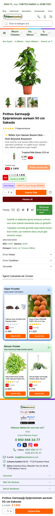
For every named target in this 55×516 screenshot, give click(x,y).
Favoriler (51, 11)
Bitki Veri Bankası (11, 482)
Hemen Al (27, 199)
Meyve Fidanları (15, 33)
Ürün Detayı (9, 254)
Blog (4, 11)
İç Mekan (44, 33)
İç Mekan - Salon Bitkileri (26, 41)
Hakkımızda (14, 11)
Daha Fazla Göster (10, 240)
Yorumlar (7, 266)
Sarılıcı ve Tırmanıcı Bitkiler (23, 248)
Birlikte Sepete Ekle (39, 167)
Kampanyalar (39, 11)
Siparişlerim (26, 11)
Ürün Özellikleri (10, 260)
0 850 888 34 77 (27, 440)
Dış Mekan (30, 33)
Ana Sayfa (7, 41)
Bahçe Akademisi (11, 489)
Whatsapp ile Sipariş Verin (44, 210)
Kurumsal (7, 476)
